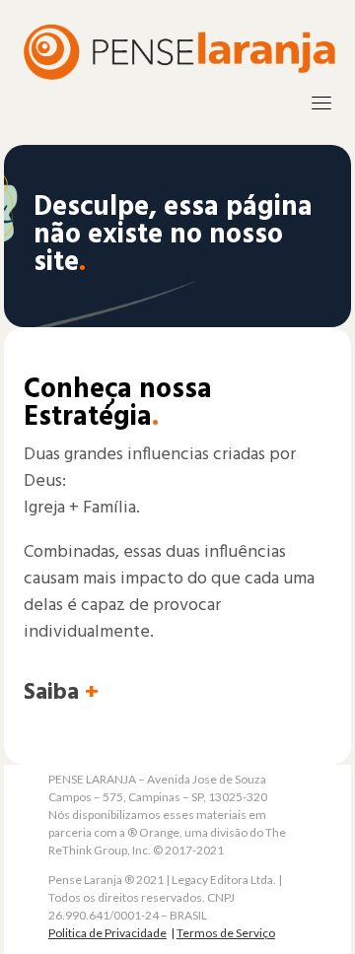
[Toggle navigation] (321, 102)
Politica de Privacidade (107, 932)
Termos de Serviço (226, 932)
